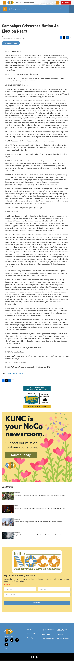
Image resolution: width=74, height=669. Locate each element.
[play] (5, 9)
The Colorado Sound (63, 638)
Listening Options (32, 634)
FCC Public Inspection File (48, 630)
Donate (66, 3)
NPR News (17, 492)
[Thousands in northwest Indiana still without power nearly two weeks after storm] (8, 496)
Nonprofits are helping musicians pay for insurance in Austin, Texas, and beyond (39, 508)
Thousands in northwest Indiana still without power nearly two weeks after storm (39, 495)
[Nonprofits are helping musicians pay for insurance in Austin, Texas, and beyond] (8, 509)
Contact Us (60, 634)
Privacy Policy (46, 634)
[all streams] (71, 9)
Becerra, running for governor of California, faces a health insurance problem (38, 522)
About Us (29, 629)
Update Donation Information (62, 630)
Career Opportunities (33, 638)
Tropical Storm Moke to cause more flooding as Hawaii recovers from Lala (37, 535)
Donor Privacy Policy (48, 638)
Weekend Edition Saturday (15, 373)
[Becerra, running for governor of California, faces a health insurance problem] (8, 522)
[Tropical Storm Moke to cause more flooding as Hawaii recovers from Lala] (8, 535)
